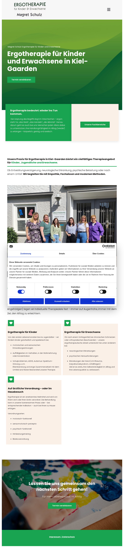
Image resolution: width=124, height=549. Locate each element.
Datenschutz (68, 536)
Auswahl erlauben (62, 301)
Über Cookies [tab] (98, 253)
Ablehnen (27, 301)
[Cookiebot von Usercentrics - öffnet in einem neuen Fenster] (104, 246)
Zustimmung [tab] (25, 253)
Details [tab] (62, 253)
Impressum (54, 536)
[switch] (48, 292)
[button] (21, 80)
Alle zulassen (97, 301)
